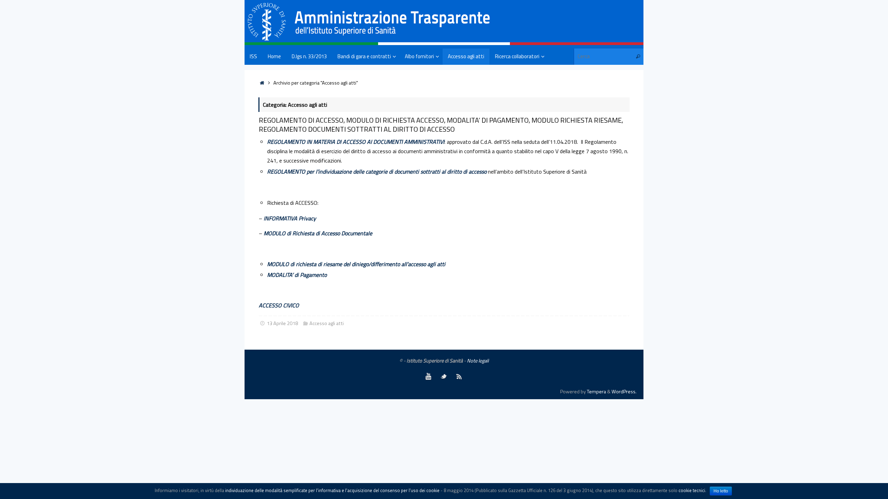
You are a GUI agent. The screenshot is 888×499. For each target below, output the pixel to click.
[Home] (261, 83)
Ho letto (721, 491)
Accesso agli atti (326, 323)
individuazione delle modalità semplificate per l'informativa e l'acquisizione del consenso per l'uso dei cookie (332, 490)
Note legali (478, 361)
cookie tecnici (691, 490)
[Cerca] (637, 57)
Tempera (596, 391)
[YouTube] (429, 376)
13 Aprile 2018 (282, 323)
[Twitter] (444, 376)
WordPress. (624, 391)
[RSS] (459, 376)
